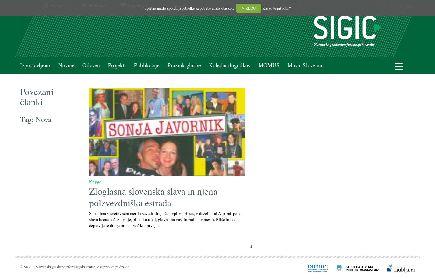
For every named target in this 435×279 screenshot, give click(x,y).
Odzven (91, 65)
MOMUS (269, 65)
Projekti (117, 65)
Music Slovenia (305, 65)
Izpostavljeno (35, 65)
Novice (66, 65)
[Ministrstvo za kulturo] (354, 267)
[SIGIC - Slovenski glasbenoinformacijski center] (347, 30)
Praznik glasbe (184, 65)
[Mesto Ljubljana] (397, 267)
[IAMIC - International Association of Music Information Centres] (314, 267)
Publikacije (147, 65)
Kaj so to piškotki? (276, 8)
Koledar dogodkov (230, 65)
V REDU (249, 8)
